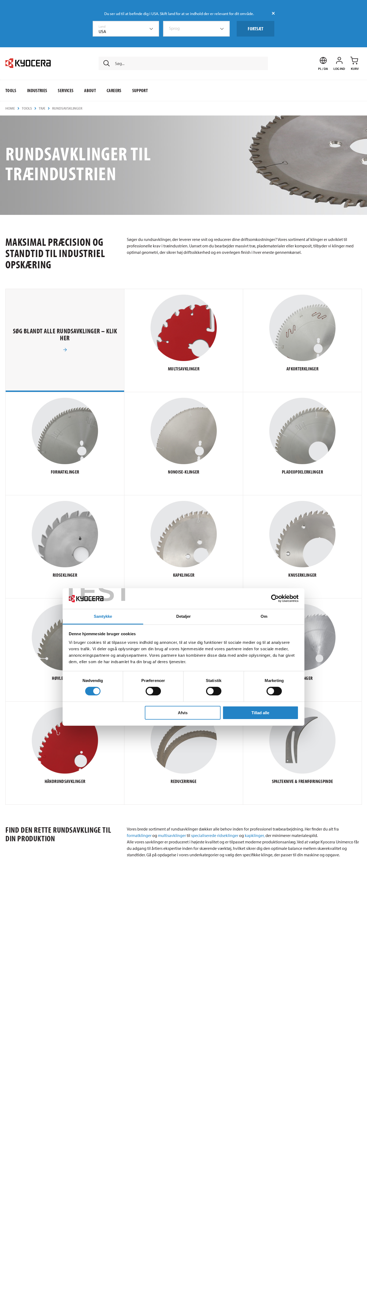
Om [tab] (264, 616)
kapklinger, (255, 835)
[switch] (153, 691)
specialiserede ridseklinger (214, 835)
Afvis (183, 712)
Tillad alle (260, 712)
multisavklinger (172, 835)
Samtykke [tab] (103, 616)
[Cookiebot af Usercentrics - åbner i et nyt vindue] (274, 598)
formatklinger (139, 835)
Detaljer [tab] (183, 616)
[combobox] (126, 29)
